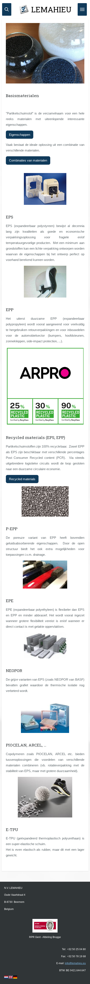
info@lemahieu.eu (75, 963)
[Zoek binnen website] (6, 9)
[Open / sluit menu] (82, 9)
